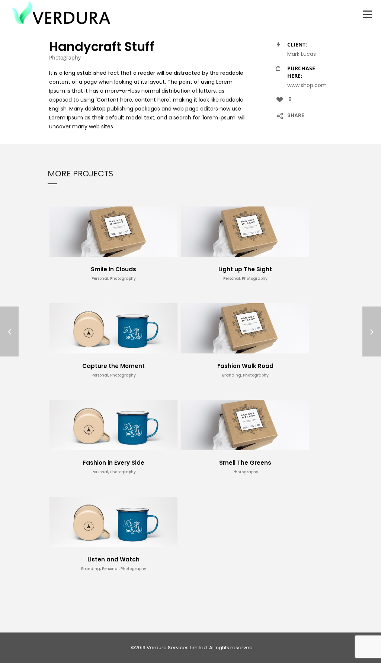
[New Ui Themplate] (371, 332)
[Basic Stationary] (9, 332)
